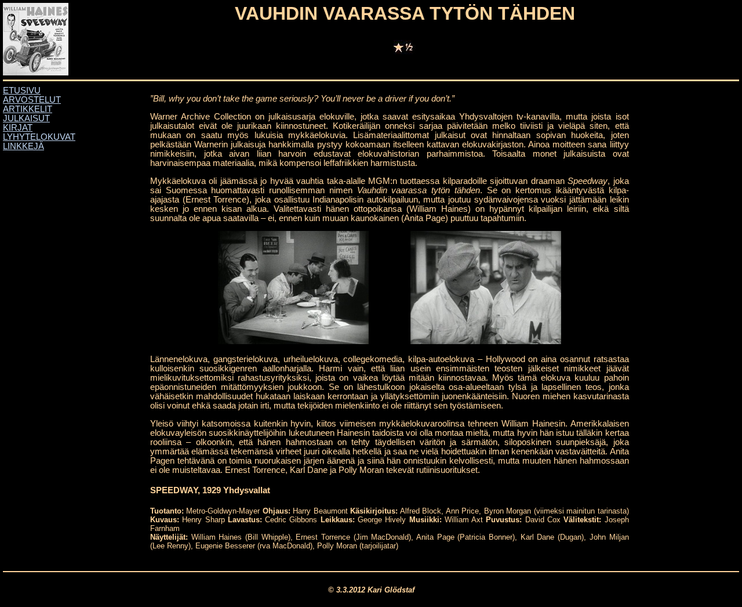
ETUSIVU (22, 90)
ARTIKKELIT (27, 109)
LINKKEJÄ (23, 146)
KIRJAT (17, 127)
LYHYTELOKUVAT (39, 137)
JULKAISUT (26, 118)
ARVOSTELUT (32, 99)
